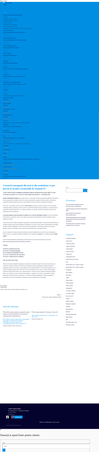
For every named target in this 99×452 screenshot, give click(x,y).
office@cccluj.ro (11, 414)
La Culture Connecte (70, 290)
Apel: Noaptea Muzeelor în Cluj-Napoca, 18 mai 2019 (45, 316)
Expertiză (5, 15)
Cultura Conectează (70, 246)
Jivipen (67, 277)
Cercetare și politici (70, 243)
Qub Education (69, 309)
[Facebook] (7, 418)
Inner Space (68, 275)
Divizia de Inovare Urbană (72, 259)
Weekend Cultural (70, 324)
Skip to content (3, 1)
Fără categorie (69, 272)
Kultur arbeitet (69, 280)
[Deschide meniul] (4, 9)
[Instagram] (12, 418)
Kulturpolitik (69, 288)
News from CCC (70, 296)
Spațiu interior (69, 317)
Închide (20, 15)
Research (68, 311)
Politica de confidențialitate (45, 422)
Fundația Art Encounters (23, 192)
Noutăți (67, 298)
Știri (21, 325)
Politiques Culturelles (71, 304)
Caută (67, 187)
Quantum (68, 306)
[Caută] (85, 190)
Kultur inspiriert (69, 283)
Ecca (67, 262)
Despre (16, 15)
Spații (13, 15)
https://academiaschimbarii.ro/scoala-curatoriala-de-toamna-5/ (17, 241)
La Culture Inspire (70, 293)
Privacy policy (56, 422)
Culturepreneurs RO (70, 256)
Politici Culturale (15, 325)
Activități (10, 15)
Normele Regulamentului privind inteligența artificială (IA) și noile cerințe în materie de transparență (76, 219)
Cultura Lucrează (70, 251)
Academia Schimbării (7, 325)
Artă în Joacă (69, 241)
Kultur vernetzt (69, 285)
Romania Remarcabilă (71, 314)
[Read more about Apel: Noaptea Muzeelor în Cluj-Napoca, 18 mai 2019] (45, 312)
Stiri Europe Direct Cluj (71, 322)
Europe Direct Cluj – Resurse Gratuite (74, 264)
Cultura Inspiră (69, 249)
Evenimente (68, 269)
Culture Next (69, 254)
